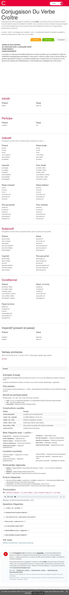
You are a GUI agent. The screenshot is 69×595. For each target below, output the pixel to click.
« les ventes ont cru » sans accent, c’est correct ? (20, 517)
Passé (38, 103)
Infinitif (6, 98)
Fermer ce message (38, 593)
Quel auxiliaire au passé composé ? (16, 535)
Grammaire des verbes (15, 572)
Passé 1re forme (42, 284)
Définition (36, 40)
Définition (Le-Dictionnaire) (10, 543)
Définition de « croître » (23, 570)
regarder (40, 355)
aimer (31, 355)
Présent (5, 103)
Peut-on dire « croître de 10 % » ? (15, 521)
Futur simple (41, 165)
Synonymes (48, 40)
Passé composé (8, 185)
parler (35, 355)
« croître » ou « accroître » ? (13, 508)
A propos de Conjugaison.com (21, 567)
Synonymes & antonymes (26, 543)
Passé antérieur (42, 185)
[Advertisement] (35, 78)
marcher (49, 355)
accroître (4, 359)
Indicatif (6, 138)
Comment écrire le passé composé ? (16, 512)
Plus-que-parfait (8, 205)
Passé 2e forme (8, 304)
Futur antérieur (42, 205)
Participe (7, 118)
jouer (44, 355)
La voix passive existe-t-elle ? (14, 526)
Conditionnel (9, 280)
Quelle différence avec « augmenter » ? (17, 530)
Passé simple (41, 145)
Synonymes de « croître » (38, 570)
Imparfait (5, 165)
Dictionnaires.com (52, 570)
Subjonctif (8, 228)
